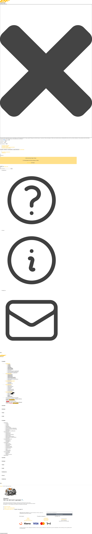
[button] (46, 71)
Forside (1, 486)
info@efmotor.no (63, 519)
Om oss (3, 230)
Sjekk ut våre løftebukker (9, 508)
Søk (11, 168)
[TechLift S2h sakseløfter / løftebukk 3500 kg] (33, 397)
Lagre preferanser (16, 149)
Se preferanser (10, 149)
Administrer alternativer (5, 145)
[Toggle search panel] (0, 167)
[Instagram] (25, 531)
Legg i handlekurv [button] (12, 399)
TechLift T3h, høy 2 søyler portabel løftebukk (14, 402)
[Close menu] (0, 154)
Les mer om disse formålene (6, 147)
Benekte (5, 149)
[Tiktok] (20, 531)
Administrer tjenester (5, 146)
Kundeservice (4, 170)
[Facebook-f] (23, 531)
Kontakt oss (4, 152)
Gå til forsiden (7, 506)
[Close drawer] (0, 156)
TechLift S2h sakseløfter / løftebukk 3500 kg (14, 398)
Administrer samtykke (3, 533)
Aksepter (1, 149)
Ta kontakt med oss (8, 509)
